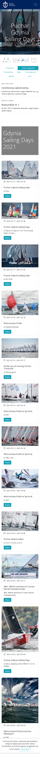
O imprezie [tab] (9, 68)
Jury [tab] (29, 76)
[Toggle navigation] (35, 5)
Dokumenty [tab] (8, 72)
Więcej (7, 196)
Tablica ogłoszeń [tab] (28, 68)
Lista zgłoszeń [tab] (30, 72)
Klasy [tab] (19, 72)
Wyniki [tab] (11, 76)
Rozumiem (25, 749)
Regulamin (26, 755)
